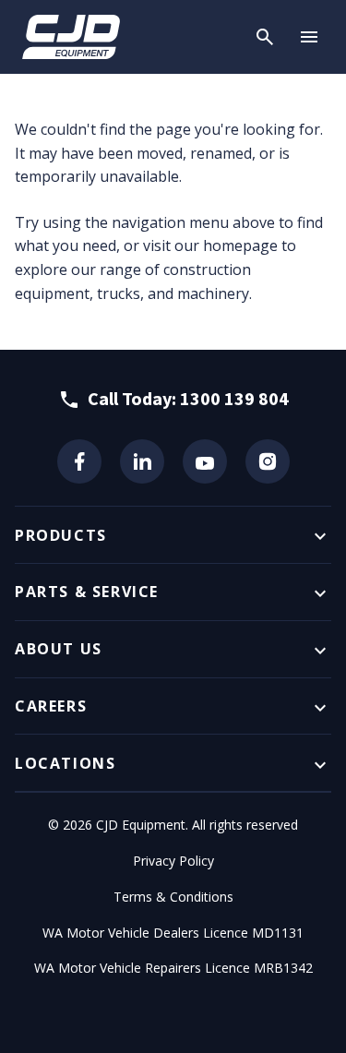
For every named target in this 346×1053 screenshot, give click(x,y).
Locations (65, 763)
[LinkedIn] (142, 461)
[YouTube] (205, 461)
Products (61, 535)
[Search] (265, 37)
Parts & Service (87, 591)
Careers (51, 706)
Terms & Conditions (173, 896)
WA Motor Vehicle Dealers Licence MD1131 (173, 932)
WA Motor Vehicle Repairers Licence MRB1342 (173, 967)
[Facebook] (79, 461)
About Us (58, 648)
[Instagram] (267, 461)
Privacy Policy (173, 860)
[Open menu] (309, 37)
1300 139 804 (234, 398)
